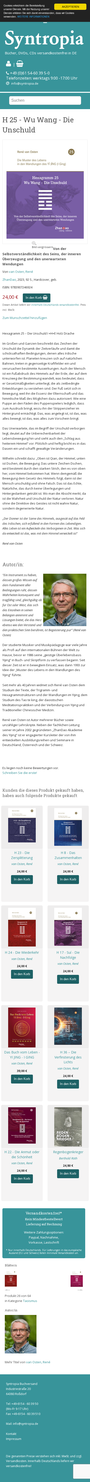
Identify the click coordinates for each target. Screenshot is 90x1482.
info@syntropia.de (24, 83)
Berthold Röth (68, 1158)
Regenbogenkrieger (68, 1152)
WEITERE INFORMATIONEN (33, 16)
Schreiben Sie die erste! (19, 773)
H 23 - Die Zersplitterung (22, 855)
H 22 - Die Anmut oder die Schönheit (21, 1154)
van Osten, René (21, 271)
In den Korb (34, 297)
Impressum (13, 1439)
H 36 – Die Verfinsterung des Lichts (68, 1057)
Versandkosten (16, 1461)
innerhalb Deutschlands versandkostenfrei (55, 304)
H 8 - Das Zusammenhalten (68, 855)
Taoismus (30, 1301)
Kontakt (11, 1434)
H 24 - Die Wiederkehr (22, 952)
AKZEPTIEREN (70, 6)
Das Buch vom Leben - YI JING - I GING (22, 1054)
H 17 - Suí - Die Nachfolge (68, 955)
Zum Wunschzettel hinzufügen (24, 318)
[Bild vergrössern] (45, 237)
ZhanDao (9, 279)
